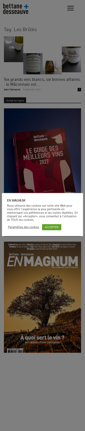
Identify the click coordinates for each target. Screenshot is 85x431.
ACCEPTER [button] (52, 227)
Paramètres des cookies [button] (23, 227)
